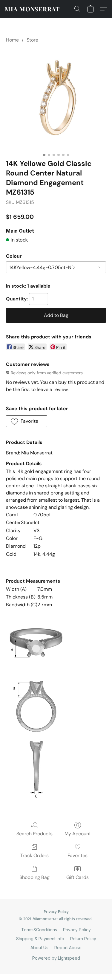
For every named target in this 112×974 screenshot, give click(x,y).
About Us (39, 947)
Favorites (77, 855)
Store (32, 40)
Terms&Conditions (39, 929)
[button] (32, 9)
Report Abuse (68, 947)
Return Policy (83, 938)
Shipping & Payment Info (40, 938)
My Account (78, 834)
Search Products (34, 834)
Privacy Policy (77, 929)
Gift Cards (77, 877)
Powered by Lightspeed (56, 958)
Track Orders (34, 855)
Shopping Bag (34, 877)
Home (12, 40)
